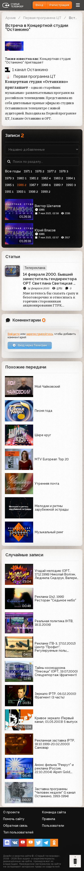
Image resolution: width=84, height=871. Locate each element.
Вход (39, 5)
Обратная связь (15, 825)
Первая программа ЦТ (42, 18)
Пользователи (53, 825)
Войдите (14, 334)
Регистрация (59, 5)
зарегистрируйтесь (39, 334)
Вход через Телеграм (32, 345)
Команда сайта (54, 812)
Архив (10, 18)
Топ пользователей (18, 832)
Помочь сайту (13, 819)
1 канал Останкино (30, 69)
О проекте (11, 812)
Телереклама (34, 268)
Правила (48, 819)
